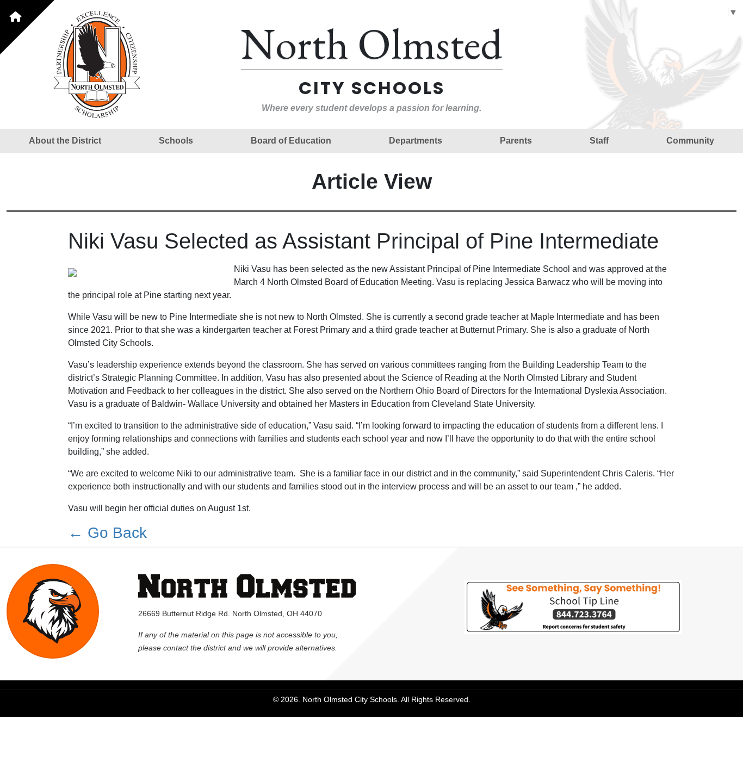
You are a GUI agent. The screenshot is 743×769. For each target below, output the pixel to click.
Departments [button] (415, 140)
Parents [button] (516, 140)
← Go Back (107, 532)
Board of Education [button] (291, 140)
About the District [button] (65, 140)
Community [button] (690, 140)
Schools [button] (176, 140)
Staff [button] (599, 140)
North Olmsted (372, 43)
